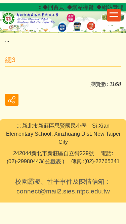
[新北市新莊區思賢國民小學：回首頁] (63, 21)
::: (41, 7)
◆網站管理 (109, 7)
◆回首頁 (53, 7)
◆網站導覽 (80, 7)
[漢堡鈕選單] (114, 15)
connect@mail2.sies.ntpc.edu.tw (63, 191)
